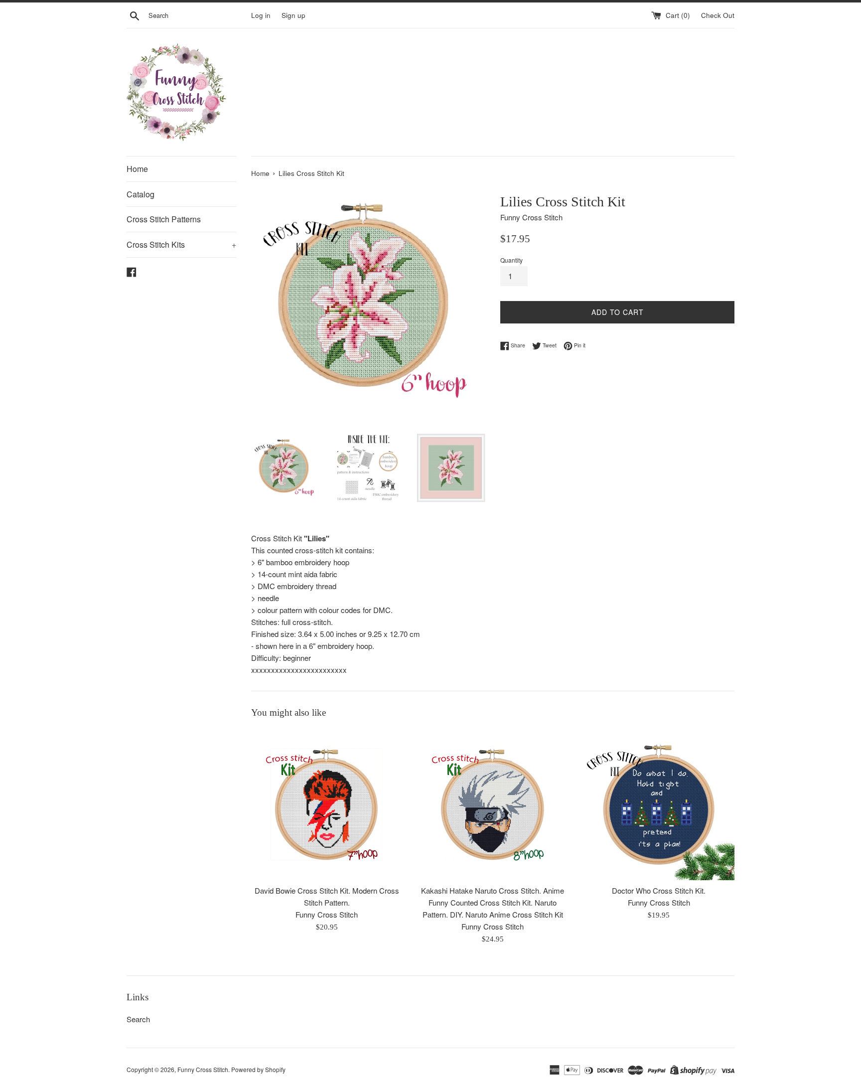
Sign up (293, 15)
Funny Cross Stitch (202, 1069)
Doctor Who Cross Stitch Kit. (659, 891)
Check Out (717, 15)
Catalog (140, 194)
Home (137, 168)
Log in (261, 15)
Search (138, 1019)
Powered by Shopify (258, 1069)
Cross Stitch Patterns (164, 219)
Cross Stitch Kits (181, 244)
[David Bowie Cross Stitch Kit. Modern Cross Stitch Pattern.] (326, 804)
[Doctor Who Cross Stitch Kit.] (658, 804)
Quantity (511, 260)
